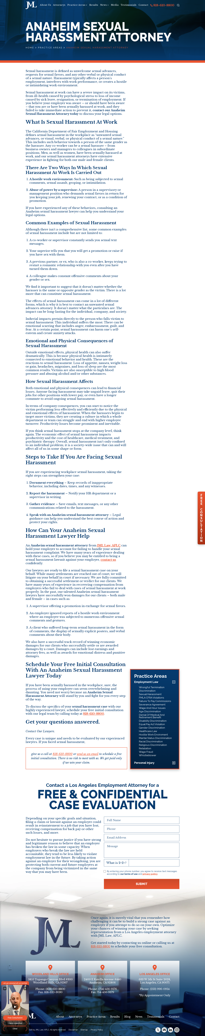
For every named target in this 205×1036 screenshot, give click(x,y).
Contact (143, 5)
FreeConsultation (201, 518)
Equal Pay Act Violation (152, 724)
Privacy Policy (97, 1030)
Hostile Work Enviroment (153, 734)
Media (115, 5)
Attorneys (59, 5)
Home (30, 47)
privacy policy (150, 874)
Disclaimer (73, 1030)
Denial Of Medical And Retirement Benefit (152, 716)
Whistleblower (147, 755)
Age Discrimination (150, 711)
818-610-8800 (163, 5)
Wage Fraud (146, 752)
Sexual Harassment (150, 694)
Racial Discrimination (151, 741)
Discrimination (147, 690)
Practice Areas (76, 5)
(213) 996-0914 (160, 989)
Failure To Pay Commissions (155, 701)
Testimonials (128, 5)
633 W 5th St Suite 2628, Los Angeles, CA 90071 (155, 981)
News (103, 5)
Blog (127, 1016)
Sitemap (84, 1030)
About (60, 1016)
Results (93, 5)
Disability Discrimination (153, 721)
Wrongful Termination (151, 687)
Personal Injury (144, 762)
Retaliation (145, 748)
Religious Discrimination (153, 745)
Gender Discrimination (152, 727)
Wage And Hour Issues (152, 708)
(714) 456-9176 (107, 989)
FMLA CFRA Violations (151, 697)
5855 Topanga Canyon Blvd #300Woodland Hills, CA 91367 (50, 981)
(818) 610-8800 (55, 989)
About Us (45, 5)
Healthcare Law (148, 731)
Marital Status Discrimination (155, 738)
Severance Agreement (152, 704)
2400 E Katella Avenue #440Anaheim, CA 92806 (102, 981)
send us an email (87, 754)
